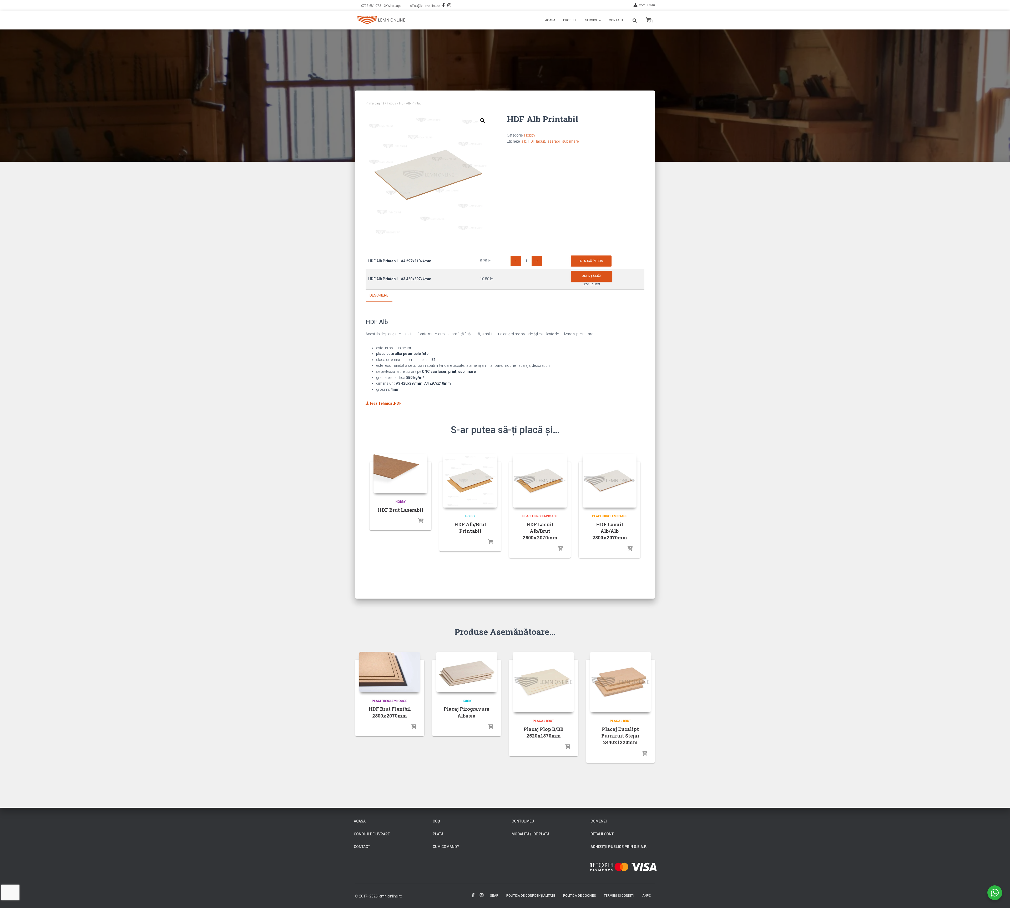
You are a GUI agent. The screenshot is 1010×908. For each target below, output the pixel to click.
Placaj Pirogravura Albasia (466, 712)
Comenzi (598, 821)
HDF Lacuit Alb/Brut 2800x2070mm (540, 531)
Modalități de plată (530, 834)
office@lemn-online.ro (425, 6)
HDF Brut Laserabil (400, 510)
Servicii (591, 20)
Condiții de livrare (372, 834)
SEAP (494, 895)
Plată (438, 834)
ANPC (646, 895)
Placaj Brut (543, 721)
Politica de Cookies (579, 895)
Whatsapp (394, 6)
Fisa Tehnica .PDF (385, 403)
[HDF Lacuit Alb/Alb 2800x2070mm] (610, 481)
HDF (531, 141)
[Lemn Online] (381, 20)
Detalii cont (602, 834)
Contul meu (647, 5)
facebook (473, 895)
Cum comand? (446, 847)
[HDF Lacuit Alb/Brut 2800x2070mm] (540, 481)
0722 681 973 (371, 6)
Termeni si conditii (619, 895)
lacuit (540, 141)
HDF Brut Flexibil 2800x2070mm (389, 712)
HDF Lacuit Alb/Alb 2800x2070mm (609, 531)
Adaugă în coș (591, 261)
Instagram (449, 6)
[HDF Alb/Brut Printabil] (470, 481)
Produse (570, 20)
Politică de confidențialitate (530, 895)
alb (523, 141)
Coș (436, 821)
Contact (616, 20)
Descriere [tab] (379, 295)
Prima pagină (375, 103)
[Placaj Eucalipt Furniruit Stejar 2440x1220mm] (620, 682)
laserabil (553, 141)
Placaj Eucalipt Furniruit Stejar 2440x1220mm (620, 735)
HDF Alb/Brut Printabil (470, 527)
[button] (599, 20)
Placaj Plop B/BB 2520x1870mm (543, 732)
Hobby (391, 103)
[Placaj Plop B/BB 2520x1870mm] (543, 682)
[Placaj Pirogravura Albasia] (466, 672)
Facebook (443, 6)
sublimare (570, 141)
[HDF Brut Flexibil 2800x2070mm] (389, 672)
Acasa (550, 20)
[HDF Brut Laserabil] (400, 473)
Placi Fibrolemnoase (540, 516)
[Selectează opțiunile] (420, 521)
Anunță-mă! (591, 276)
